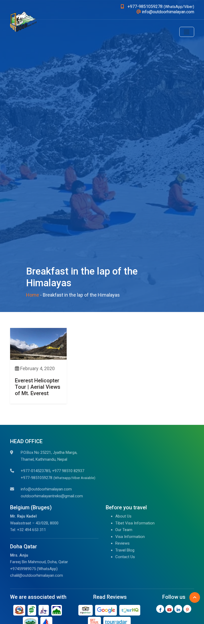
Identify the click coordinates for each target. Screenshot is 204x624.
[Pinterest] (187, 609)
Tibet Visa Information (135, 523)
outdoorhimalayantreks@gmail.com (52, 496)
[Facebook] (160, 609)
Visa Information (130, 536)
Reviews (122, 543)
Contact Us (125, 556)
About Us (123, 516)
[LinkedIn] (178, 609)
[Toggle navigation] (186, 32)
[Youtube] (169, 609)
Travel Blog (124, 550)
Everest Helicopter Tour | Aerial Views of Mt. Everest (37, 386)
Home (32, 295)
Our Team (123, 529)
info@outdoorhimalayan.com (46, 489)
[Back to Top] (194, 597)
